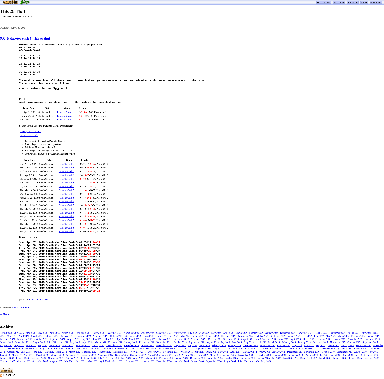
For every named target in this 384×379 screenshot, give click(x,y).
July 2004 (242, 361)
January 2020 (339, 339)
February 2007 (166, 357)
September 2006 (247, 357)
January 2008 (22, 357)
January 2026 (98, 332)
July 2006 (276, 357)
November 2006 (215, 357)
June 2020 (271, 339)
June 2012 (37, 351)
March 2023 (198, 335)
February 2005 (133, 361)
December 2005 (371, 357)
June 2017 (31, 345)
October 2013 (187, 348)
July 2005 (69, 361)
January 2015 (347, 345)
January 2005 (148, 361)
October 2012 (360, 348)
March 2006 (325, 357)
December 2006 (197, 357)
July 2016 (192, 345)
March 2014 (107, 348)
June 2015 (309, 345)
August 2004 (230, 361)
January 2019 (130, 342)
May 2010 (17, 354)
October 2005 (23, 361)
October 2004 (197, 361)
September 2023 (133, 335)
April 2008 (360, 354)
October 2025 (147, 332)
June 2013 (244, 348)
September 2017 (370, 342)
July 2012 (26, 351)
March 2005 (117, 361)
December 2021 (7, 339)
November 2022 (245, 335)
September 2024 (337, 332)
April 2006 (312, 357)
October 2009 (121, 354)
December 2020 (181, 339)
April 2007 (138, 357)
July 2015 (297, 345)
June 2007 (114, 357)
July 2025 (192, 332)
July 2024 (366, 332)
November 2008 (263, 354)
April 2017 (55, 345)
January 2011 (278, 351)
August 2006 (263, 357)
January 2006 (355, 357)
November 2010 (312, 351)
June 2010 (5, 354)
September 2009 (138, 354)
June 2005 (81, 361)
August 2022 (294, 335)
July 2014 (58, 348)
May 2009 (190, 354)
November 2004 (181, 361)
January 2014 (137, 348)
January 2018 (304, 342)
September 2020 (231, 339)
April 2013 (268, 348)
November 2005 (7, 361)
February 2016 (219, 345)
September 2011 (170, 351)
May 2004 (266, 361)
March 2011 (248, 351)
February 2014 (122, 348)
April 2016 (205, 345)
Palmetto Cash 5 (65, 112)
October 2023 (116, 335)
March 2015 (333, 345)
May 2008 (348, 354)
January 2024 (67, 335)
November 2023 (100, 335)
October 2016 (147, 345)
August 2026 (6, 332)
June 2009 (178, 354)
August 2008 (312, 354)
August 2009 (154, 354)
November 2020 (198, 339)
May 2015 (321, 345)
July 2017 (19, 345)
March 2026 (68, 332)
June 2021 (98, 339)
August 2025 (180, 332)
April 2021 (122, 339)
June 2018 (237, 342)
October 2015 (283, 345)
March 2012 (74, 351)
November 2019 (372, 339)
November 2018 (164, 342)
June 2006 (288, 357)
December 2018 (146, 342)
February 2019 (115, 342)
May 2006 (300, 357)
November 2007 (55, 357)
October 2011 (154, 351)
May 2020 (283, 339)
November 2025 (131, 332)
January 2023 (212, 335)
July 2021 (86, 339)
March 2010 (42, 354)
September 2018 (196, 342)
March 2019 (100, 342)
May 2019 (75, 342)
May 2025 (216, 332)
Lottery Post (324, 2)
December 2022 (228, 335)
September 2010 (344, 351)
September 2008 (295, 354)
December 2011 (121, 351)
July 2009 (167, 354)
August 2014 (46, 348)
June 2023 (173, 335)
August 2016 (180, 345)
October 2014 (13, 348)
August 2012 (13, 351)
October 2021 (41, 339)
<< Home (4, 314)
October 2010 (328, 351)
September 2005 (40, 361)
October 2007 (71, 357)
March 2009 (215, 354)
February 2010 (57, 354)
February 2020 (323, 339)
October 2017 (353, 342)
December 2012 (327, 348)
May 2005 (92, 361)
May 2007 (126, 357)
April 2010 (29, 354)
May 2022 (331, 335)
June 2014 (70, 348)
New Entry (353, 2)
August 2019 (39, 342)
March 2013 (281, 348)
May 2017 (42, 345)
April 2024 (24, 335)
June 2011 (211, 351)
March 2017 (68, 345)
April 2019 (87, 342)
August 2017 (6, 345)
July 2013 (232, 348)
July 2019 (51, 342)
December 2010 (294, 351)
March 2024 (37, 335)
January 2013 (311, 348)
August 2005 (56, 361)
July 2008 (324, 354)
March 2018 (274, 342)
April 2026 (55, 332)
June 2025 (204, 332)
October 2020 (214, 339)
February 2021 (150, 339)
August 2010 (360, 351)
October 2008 (279, 354)
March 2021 (135, 339)
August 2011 (187, 351)
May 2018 (249, 342)
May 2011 (223, 351)
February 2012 (89, 351)
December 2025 (114, 332)
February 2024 (52, 335)
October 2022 (261, 335)
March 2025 (241, 332)
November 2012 (344, 348)
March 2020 (308, 339)
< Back (364, 2)
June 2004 (254, 361)
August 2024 (353, 332)
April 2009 (202, 354)
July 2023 (162, 335)
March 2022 (343, 335)
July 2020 (260, 339)
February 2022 (358, 335)
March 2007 (151, 357)
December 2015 (250, 345)
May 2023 (185, 335)
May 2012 (49, 351)
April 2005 (104, 361)
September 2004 (214, 361)
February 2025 (256, 332)
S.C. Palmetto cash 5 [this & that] (25, 38)
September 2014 (30, 348)
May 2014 (82, 348)
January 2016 (234, 345)
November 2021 (24, 339)
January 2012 (105, 351)
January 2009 (230, 354)
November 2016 (131, 345)
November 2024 (305, 332)
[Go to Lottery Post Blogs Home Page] (16, 3)
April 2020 (295, 339)
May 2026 (42, 332)
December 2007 (38, 357)
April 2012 (61, 351)
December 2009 (88, 354)
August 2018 (212, 342)
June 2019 (63, 342)
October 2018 (180, 342)
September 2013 (203, 348)
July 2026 (19, 332)
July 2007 (102, 357)
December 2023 (83, 335)
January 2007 (181, 357)
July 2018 (225, 342)
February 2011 (263, 351)
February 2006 (340, 357)
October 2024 (321, 332)
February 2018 (289, 342)
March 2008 (373, 354)
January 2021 (165, 339)
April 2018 (261, 342)
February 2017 (83, 345)
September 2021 (57, 339)
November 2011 (138, 351)
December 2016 (114, 345)
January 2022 (373, 335)
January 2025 (271, 332)
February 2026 (83, 332)
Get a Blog (339, 2)
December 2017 (320, 342)
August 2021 (73, 339)
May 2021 (110, 339)
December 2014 (363, 345)
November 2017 (337, 342)
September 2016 (164, 345)
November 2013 (170, 348)
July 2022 (307, 335)
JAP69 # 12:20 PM (38, 299)
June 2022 (319, 335)
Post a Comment (20, 307)
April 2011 (235, 351)
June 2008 (336, 354)
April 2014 (94, 348)
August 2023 (149, 335)
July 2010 (373, 351)
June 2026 (31, 332)
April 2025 (228, 332)
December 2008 (246, 354)
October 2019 (6, 342)
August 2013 (219, 348)
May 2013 (256, 348)
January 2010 (72, 354)
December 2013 (153, 348)
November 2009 (105, 354)
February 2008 (7, 357)
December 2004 (164, 361)
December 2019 (355, 339)
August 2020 (247, 339)
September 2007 (88, 357)
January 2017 (98, 345)
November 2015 (267, 345)
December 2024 (287, 332)
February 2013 (296, 348)
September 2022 (278, 335)
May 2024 (12, 335)
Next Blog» (376, 2)
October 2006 (231, 357)
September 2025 (164, 332)
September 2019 (23, 342)
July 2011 (199, 351)
